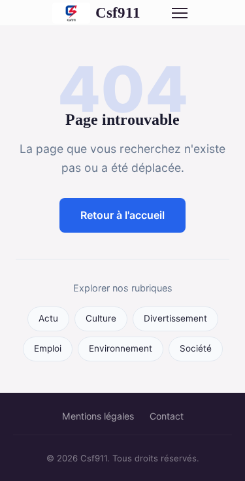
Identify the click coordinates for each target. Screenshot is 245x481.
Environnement (120, 348)
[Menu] (180, 13)
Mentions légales (98, 416)
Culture (101, 318)
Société (196, 348)
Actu (48, 318)
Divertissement (175, 318)
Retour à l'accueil (122, 215)
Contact (167, 416)
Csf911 (117, 12)
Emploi (47, 348)
